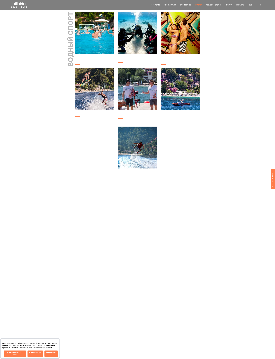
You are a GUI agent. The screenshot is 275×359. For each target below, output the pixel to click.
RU (260, 5)
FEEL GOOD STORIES (213, 5)
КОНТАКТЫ (240, 5)
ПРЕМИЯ (229, 5)
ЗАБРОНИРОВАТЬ (273, 179)
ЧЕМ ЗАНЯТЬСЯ (170, 5)
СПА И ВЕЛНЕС (185, 5)
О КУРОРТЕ (155, 5)
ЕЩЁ (250, 5)
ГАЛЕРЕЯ (198, 5)
